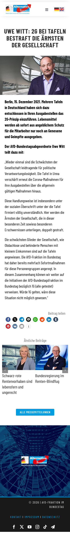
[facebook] (14, 527)
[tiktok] (45, 527)
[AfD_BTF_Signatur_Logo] (18, 6)
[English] (61, 8)
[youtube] (30, 527)
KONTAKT (16, 517)
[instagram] (37, 527)
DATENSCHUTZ (51, 517)
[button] (8, 319)
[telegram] (53, 527)
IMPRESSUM (31, 517)
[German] (56, 8)
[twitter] (22, 527)
